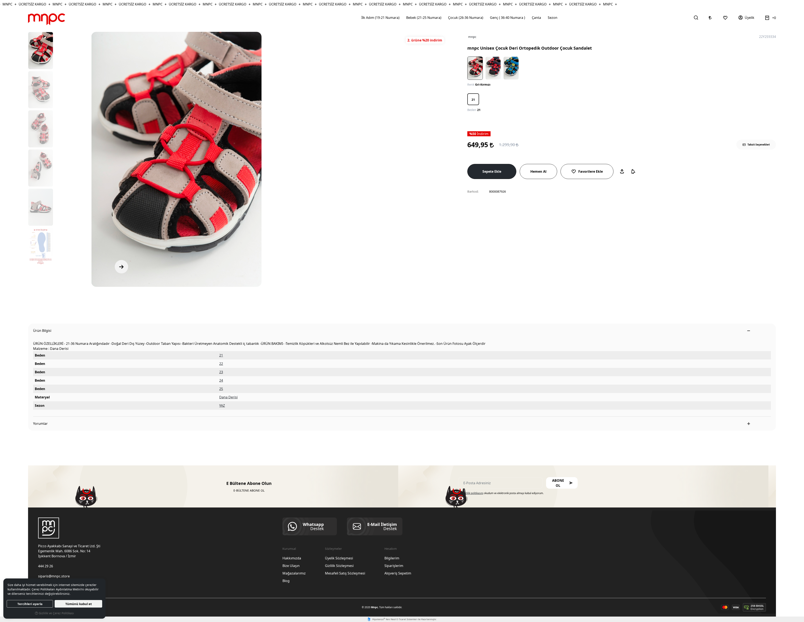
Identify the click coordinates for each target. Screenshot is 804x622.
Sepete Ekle (491, 171)
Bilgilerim (391, 558)
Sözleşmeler (333, 549)
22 (221, 363)
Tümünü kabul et (78, 604)
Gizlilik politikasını (473, 493)
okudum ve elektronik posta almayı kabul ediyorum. (503, 493)
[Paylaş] (622, 171)
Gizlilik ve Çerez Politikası (56, 613)
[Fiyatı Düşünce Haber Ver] (633, 171)
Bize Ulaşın (291, 565)
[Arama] (696, 17)
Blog (286, 580)
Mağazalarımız (294, 573)
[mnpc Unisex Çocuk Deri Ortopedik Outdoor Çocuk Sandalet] (176, 159)
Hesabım (390, 549)
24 (221, 380)
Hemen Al (538, 171)
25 (221, 388)
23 (221, 372)
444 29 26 (45, 566)
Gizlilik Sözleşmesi (339, 565)
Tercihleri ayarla (30, 604)
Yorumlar (40, 423)
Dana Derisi (228, 397)
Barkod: (473, 191)
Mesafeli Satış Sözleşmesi (345, 573)
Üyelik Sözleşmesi (339, 558)
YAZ (222, 405)
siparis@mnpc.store (54, 576)
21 (221, 355)
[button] (562, 483)
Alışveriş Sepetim (397, 573)
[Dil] (711, 17)
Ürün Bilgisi (42, 330)
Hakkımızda (291, 558)
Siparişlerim (393, 565)
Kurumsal (289, 549)
